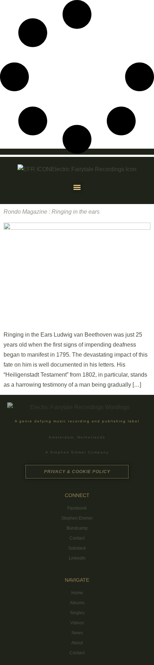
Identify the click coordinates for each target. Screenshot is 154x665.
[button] (77, 187)
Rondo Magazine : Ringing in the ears (52, 212)
